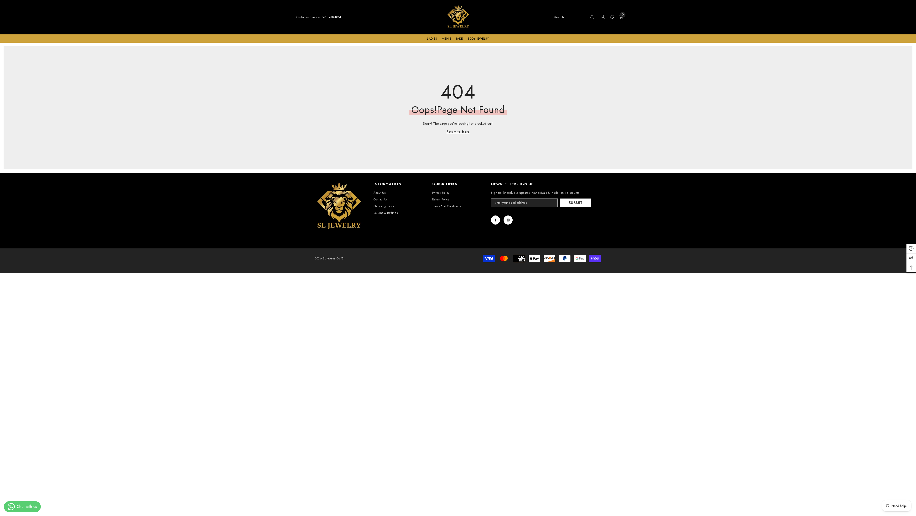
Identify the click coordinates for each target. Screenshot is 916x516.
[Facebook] (495, 220)
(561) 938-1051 (331, 17)
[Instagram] (508, 220)
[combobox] (570, 17)
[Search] (574, 17)
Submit (576, 202)
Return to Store (458, 132)
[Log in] (603, 17)
